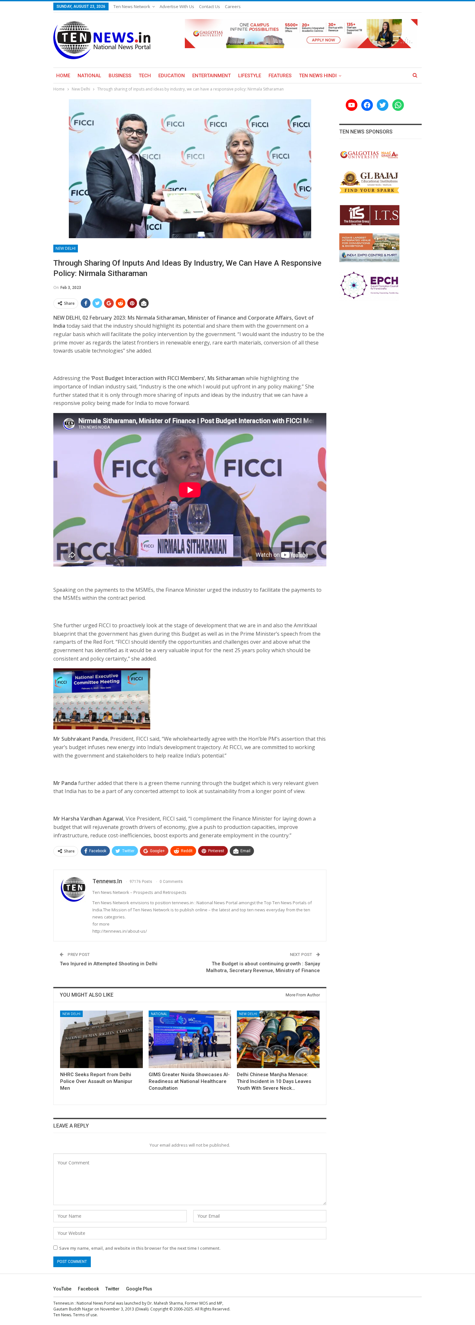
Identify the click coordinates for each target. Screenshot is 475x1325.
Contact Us (209, 6)
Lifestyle (249, 76)
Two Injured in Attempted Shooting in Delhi (108, 964)
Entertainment (211, 76)
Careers (233, 6)
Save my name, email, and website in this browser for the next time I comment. (139, 1248)
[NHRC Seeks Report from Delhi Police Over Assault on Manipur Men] (101, 1039)
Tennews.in (63, 1303)
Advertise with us (177, 6)
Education (171, 76)
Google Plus (139, 1288)
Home (63, 76)
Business (120, 76)
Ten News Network (131, 6)
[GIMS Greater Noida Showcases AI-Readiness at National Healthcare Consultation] (190, 1039)
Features (280, 76)
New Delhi (66, 248)
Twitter (112, 1288)
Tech (145, 76)
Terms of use (85, 1315)
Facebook (88, 1288)
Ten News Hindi (318, 76)
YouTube (62, 1288)
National (89, 76)
